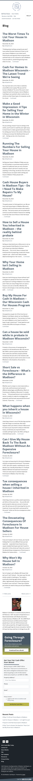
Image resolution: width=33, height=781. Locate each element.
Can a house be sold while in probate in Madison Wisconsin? (16, 335)
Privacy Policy (11, 700)
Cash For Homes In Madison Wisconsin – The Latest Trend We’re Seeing (16, 72)
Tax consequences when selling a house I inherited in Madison (16, 486)
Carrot (23, 774)
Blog (2, 761)
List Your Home (16, 19)
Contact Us (4, 747)
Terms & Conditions (19, 699)
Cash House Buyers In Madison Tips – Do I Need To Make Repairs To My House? (16, 188)
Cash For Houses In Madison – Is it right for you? (16, 720)
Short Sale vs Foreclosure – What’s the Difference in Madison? (16, 372)
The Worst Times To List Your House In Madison (16, 37)
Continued (16, 62)
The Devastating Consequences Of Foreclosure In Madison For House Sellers (15, 524)
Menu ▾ (29, 16)
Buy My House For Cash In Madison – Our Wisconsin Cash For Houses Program (16, 300)
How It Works (15, 14)
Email (6, 690)
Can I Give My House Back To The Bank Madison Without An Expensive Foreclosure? (16, 445)
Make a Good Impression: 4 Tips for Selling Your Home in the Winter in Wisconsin (16, 110)
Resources (4, 757)
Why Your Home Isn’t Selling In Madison (13, 265)
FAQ (15, 16)
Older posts (7, 594)
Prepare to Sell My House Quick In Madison (15, 723)
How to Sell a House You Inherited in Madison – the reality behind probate (16, 228)
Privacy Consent (8, 696)
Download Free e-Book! (16, 650)
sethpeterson (8, 46)
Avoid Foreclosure (6, 19)
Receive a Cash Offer (7, 16)
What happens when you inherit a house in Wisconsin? (16, 409)
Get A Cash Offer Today (7, 745)
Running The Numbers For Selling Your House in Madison (16, 148)
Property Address (9, 677)
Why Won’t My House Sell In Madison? (12, 561)
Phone (6, 684)
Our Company (5, 754)
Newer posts (25, 594)
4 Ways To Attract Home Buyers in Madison (15, 717)
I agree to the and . (17, 699)
